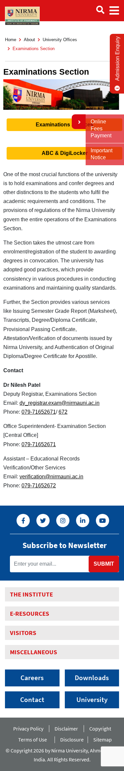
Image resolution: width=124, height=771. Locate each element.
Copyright (100, 728)
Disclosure (72, 739)
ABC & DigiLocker (65, 153)
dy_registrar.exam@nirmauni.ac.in (60, 403)
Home (10, 39)
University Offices (60, 39)
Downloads (92, 677)
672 (63, 412)
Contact (32, 699)
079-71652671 (38, 412)
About (29, 39)
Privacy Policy (28, 728)
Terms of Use (33, 739)
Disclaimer (66, 728)
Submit (104, 564)
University (91, 699)
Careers (32, 677)
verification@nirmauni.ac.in (51, 476)
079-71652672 (38, 485)
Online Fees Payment (101, 128)
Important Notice (101, 154)
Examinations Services (64, 124)
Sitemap (102, 739)
